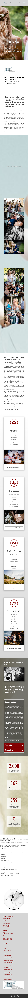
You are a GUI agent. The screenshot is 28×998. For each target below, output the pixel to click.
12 (17, 462)
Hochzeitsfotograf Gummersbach (8, 960)
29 (17, 644)
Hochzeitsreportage (6, 946)
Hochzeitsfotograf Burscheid (8, 955)
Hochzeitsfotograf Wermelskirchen (9, 977)
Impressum (5, 953)
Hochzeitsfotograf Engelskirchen (8, 958)
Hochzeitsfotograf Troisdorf (8, 976)
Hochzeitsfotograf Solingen (8, 974)
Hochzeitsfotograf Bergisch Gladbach (9, 945)
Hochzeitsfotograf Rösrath (7, 972)
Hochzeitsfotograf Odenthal (8, 967)
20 (6, 644)
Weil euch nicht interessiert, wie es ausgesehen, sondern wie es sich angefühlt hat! (14, 51)
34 (23, 644)
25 (12, 644)
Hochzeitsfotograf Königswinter (8, 962)
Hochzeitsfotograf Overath (8, 969)
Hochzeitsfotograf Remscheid (8, 970)
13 (18, 462)
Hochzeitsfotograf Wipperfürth (8, 979)
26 (13, 644)
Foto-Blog (5, 948)
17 (23, 462)
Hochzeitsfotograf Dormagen (8, 957)
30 (18, 644)
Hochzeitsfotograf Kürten (7, 964)
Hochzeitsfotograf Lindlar (7, 965)
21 (7, 644)
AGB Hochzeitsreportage (7, 950)
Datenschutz (6, 951)
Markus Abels (14, 41)
